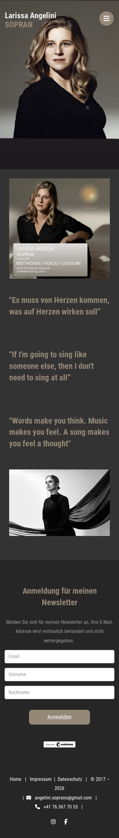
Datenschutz (70, 779)
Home (15, 779)
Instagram (53, 821)
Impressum (41, 779)
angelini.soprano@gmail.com (63, 798)
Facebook (66, 821)
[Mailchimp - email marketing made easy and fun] (60, 744)
